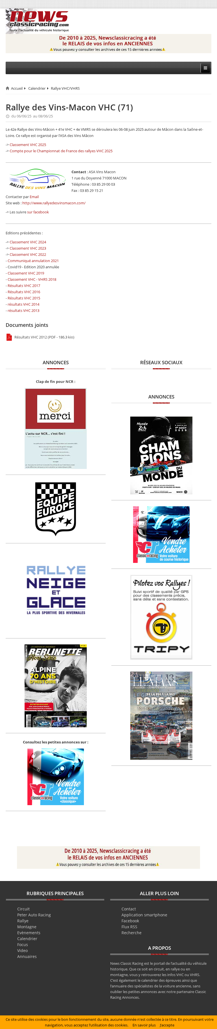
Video (22, 950)
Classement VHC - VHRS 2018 (32, 279)
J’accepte (167, 1025)
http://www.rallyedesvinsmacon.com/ (54, 202)
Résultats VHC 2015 (24, 298)
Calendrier (36, 88)
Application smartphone (144, 914)
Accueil (17, 88)
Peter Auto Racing (34, 914)
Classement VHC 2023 (28, 248)
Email (34, 196)
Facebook (130, 920)
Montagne (26, 926)
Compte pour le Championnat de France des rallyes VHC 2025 (61, 150)
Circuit (23, 909)
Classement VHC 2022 (28, 254)
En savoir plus (144, 1025)
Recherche (131, 932)
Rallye (23, 920)
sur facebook (38, 212)
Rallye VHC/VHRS (65, 88)
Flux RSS (129, 926)
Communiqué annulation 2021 (33, 260)
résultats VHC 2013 (23, 310)
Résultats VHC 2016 (24, 291)
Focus (22, 944)
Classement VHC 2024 (28, 242)
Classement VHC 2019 (26, 273)
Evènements (28, 932)
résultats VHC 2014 (23, 304)
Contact (128, 909)
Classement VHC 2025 (28, 144)
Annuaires (27, 956)
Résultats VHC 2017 (24, 285)
